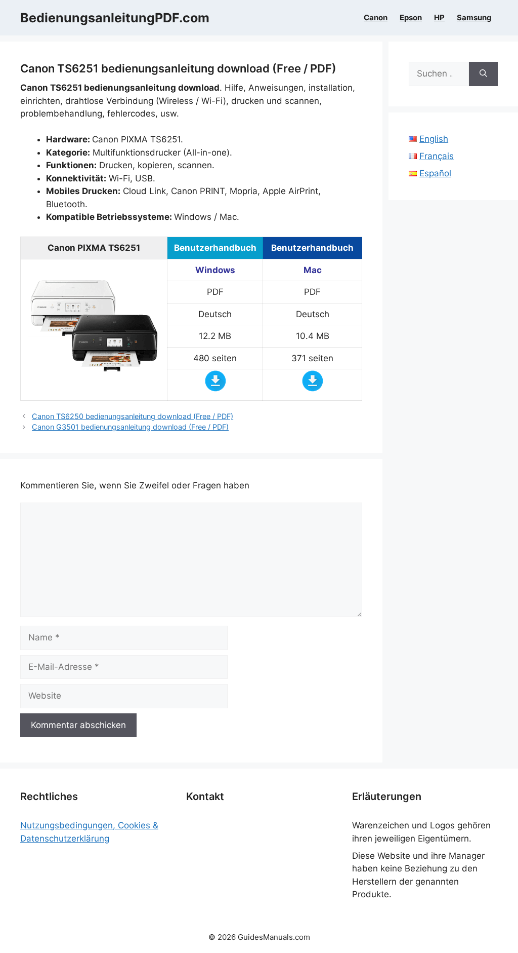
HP (439, 18)
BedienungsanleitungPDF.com (114, 17)
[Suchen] (483, 74)
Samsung (474, 18)
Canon (375, 18)
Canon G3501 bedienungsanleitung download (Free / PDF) (130, 427)
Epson (411, 18)
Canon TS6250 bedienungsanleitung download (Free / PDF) (132, 416)
